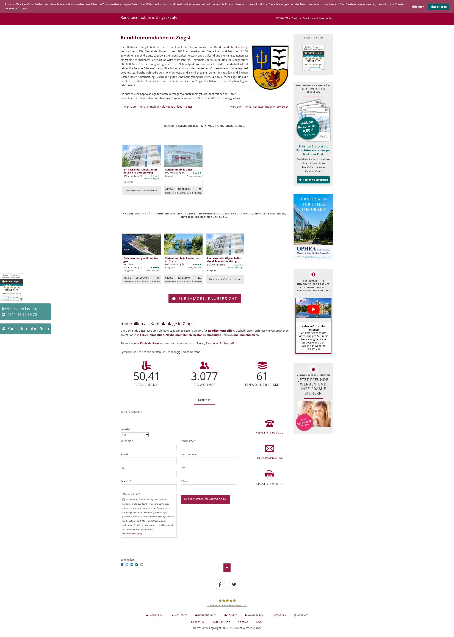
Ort (183, 468)
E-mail (141, 564)
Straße (124, 454)
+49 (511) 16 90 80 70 (269, 432)
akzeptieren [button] (439, 6)
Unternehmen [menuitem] (207, 615)
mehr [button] (24, 8)
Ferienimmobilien (179, 81)
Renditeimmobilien (221, 330)
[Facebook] (220, 584)
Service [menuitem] (232, 615)
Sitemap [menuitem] (243, 622)
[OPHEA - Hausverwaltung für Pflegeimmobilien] (313, 227)
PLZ (123, 468)
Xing (136, 564)
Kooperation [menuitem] (256, 615)
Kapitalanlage (149, 343)
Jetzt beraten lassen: (19, 311)
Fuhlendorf (226, 343)
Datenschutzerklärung (132, 533)
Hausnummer (189, 454)
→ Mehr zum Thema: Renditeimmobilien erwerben (257, 106)
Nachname (188, 441)
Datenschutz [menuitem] (221, 622)
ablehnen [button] (418, 6)
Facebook (122, 564)
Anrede (126, 429)
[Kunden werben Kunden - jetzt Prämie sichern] (313, 416)
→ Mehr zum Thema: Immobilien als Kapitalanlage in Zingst (157, 106)
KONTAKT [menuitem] (302, 615)
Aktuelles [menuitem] (181, 615)
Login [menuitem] (260, 622)
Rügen (240, 55)
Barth (209, 343)
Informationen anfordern (205, 499)
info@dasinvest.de (269, 457)
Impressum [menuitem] (197, 622)
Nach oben (227, 567)
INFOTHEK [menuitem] (280, 615)
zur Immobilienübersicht (207, 298)
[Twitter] (234, 584)
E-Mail (186, 481)
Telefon (126, 481)
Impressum (199, 628)
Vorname (127, 441)
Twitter (127, 564)
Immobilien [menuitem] (156, 615)
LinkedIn (132, 564)
